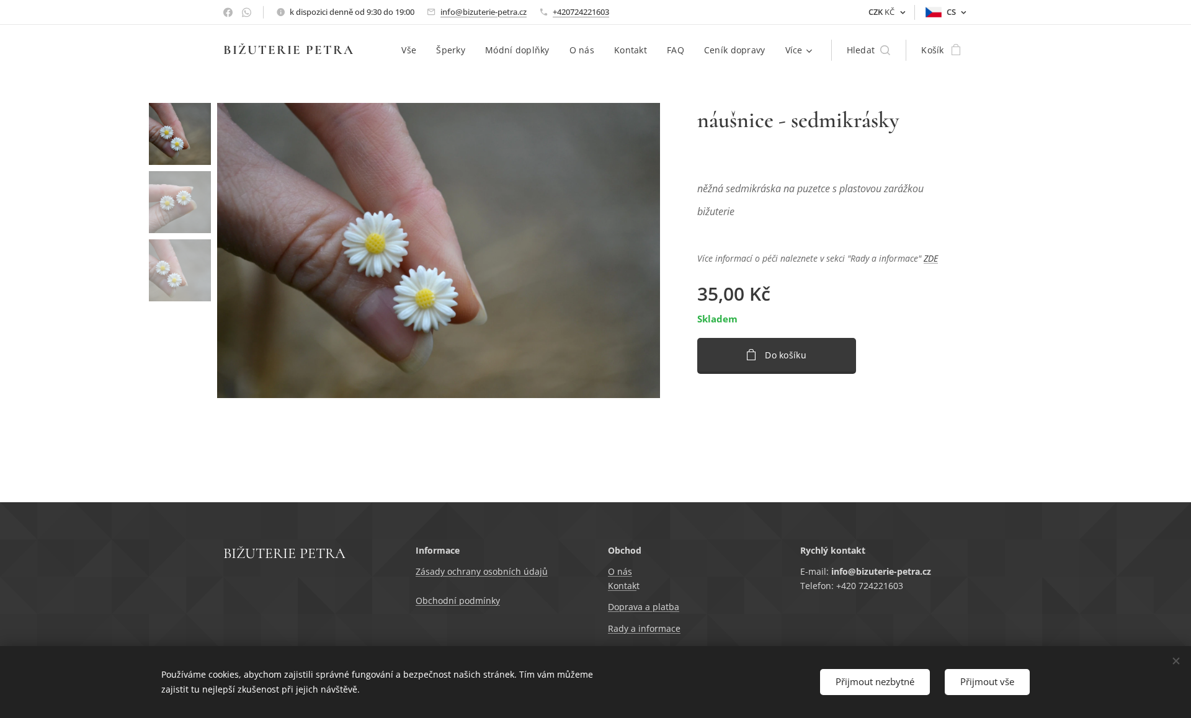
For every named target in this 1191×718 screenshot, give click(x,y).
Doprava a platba (643, 607)
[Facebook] (228, 12)
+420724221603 (581, 11)
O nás (620, 571)
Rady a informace (644, 628)
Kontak (622, 586)
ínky (491, 600)
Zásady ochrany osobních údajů (482, 571)
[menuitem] (412, 50)
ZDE (931, 258)
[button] (868, 50)
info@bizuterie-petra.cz (483, 11)
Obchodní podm (449, 600)
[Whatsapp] (246, 12)
